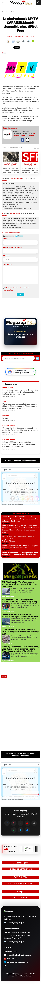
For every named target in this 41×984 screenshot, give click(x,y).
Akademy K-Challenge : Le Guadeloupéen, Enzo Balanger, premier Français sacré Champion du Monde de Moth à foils (20, 649)
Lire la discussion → (9, 397)
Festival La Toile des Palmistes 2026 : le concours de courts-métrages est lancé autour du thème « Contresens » (20, 519)
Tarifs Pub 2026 (20, 877)
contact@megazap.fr (15, 923)
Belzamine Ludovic (10, 128)
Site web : (6, 256)
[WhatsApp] (14, 830)
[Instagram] (14, 823)
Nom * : (5, 238)
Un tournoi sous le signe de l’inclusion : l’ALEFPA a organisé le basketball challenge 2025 (20, 631)
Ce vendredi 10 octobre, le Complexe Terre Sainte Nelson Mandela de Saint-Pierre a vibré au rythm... (24, 637)
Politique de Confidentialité (20, 869)
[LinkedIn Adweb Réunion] (5, 965)
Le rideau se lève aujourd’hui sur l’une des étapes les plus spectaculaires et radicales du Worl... (24, 620)
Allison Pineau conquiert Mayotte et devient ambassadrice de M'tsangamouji (19, 600)
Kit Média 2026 (20, 898)
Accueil (4, 12)
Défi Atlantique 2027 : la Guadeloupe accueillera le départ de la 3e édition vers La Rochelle (19, 584)
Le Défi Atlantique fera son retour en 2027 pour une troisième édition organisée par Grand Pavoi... (23, 590)
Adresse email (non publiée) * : (13, 247)
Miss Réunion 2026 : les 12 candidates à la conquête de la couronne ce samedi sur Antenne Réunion (18, 539)
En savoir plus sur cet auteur (24, 134)
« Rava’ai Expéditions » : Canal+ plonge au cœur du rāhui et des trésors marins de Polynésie (20, 554)
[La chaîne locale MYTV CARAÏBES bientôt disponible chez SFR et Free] (20, 62)
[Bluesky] (27, 830)
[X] (20, 823)
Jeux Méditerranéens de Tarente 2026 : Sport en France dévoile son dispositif (19, 547)
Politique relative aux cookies (20, 883)
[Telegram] (20, 830)
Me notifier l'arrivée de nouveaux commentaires (16, 289)
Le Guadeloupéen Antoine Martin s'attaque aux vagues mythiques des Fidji (20, 615)
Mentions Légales (20, 863)
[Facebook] (7, 823)
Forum (4, 676)
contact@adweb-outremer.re (19, 955)
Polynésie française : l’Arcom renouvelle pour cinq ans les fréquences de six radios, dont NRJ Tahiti (11, 170)
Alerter (4, 180)
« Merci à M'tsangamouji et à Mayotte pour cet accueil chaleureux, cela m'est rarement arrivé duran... (25, 605)
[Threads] (34, 823)
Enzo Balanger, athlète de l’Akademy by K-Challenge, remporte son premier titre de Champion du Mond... (24, 654)
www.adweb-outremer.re (17, 962)
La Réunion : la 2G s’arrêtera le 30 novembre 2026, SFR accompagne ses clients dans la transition (30, 170)
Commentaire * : (8, 264)
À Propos (20, 892)
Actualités (12, 12)
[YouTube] (27, 823)
